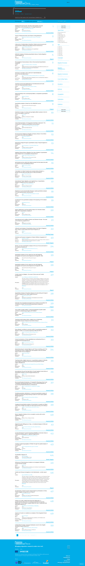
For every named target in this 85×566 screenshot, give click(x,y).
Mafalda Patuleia (37, 427)
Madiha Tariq (36, 145)
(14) (62, 35)
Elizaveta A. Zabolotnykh (40, 75)
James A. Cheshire (35, 446)
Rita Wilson (29, 527)
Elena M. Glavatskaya (25, 75)
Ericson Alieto (24, 364)
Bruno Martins (35, 397)
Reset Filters (63, 27)
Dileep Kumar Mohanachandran (27, 37)
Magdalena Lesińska (25, 238)
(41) (60, 51)
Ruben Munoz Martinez (26, 136)
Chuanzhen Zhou (31, 407)
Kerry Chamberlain (25, 145)
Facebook (68, 547)
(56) (60, 50)
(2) (61, 37)
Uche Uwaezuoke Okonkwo (37, 312)
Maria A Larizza (24, 527)
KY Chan (28, 202)
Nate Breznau (28, 86)
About (30, 5)
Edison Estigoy (40, 364)
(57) (60, 49)
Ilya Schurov (35, 435)
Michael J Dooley (34, 527)
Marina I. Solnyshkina (33, 64)
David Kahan (24, 296)
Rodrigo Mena (35, 332)
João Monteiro (30, 397)
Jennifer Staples (35, 125)
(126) (61, 55)
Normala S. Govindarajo (36, 37)
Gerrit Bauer (24, 86)
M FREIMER (36, 506)
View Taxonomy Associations (26, 31)
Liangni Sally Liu (25, 155)
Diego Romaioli (30, 193)
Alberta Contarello (36, 193)
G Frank (23, 47)
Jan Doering (24, 465)
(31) (60, 48)
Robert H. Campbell (31, 386)
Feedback (66, 557)
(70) (60, 53)
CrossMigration (23, 2)
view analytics (60, 21)
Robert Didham (30, 155)
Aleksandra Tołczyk (44, 322)
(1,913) (62, 41)
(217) (62, 32)
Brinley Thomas (24, 184)
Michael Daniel (24, 435)
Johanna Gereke (33, 86)
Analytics (67, 561)
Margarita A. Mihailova (25, 64)
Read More (24, 285)
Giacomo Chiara (24, 193)
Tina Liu (35, 248)
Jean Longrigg (37, 386)
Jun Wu (23, 493)
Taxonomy (22, 5)
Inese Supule (24, 115)
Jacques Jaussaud (24, 342)
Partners (22, 551)
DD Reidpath (24, 202)
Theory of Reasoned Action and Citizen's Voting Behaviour (28, 35)
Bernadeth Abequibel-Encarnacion (32, 364)
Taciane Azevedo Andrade (26, 427)
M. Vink (23, 212)
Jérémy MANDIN (29, 277)
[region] (63, 51)
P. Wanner (23, 231)
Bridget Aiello (31, 125)
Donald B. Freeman (30, 184)
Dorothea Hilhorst (29, 332)
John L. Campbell (25, 386)
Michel (30, 47)
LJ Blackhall (27, 47)
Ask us (81, 563)
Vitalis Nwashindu (25, 312)
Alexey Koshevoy (30, 435)
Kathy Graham (29, 296)
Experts (26, 5)
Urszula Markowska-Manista (36, 322)
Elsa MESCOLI (35, 277)
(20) (61, 38)
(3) (60, 33)
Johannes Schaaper (31, 342)
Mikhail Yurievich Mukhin (26, 165)
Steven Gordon (24, 374)
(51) (61, 40)
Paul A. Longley (24, 446)
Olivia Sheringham (25, 456)
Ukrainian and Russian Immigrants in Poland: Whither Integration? (30, 237)
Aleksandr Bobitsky (32, 75)
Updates (33, 5)
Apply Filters (63, 109)
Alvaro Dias (32, 427)
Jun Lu (34, 155)
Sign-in (68, 2)
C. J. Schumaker (30, 145)
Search (44, 17)
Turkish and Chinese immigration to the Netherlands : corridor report (31, 472)
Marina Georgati (24, 397)
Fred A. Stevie (36, 407)
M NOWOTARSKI (30, 506)
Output (37, 5)
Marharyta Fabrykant (25, 96)
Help (68, 559)
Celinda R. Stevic (24, 28)
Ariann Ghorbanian (25, 125)
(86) (60, 54)
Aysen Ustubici (24, 174)
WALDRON (24, 506)
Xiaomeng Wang (27, 493)
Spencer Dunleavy (25, 248)
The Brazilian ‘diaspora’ (20, 454)
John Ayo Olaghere (25, 516)
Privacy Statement (64, 562)
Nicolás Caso (24, 332)
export (65, 21)
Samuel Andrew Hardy (25, 353)
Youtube (68, 548)
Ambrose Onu (30, 312)
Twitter (68, 546)
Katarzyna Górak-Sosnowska (26, 322)
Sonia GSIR (24, 277)
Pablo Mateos (29, 446)
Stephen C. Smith (25, 407)
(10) (62, 36)
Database (17, 5)
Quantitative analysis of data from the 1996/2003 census (28, 103)
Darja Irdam (29, 174)
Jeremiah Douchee (31, 248)
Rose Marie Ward (30, 28)
